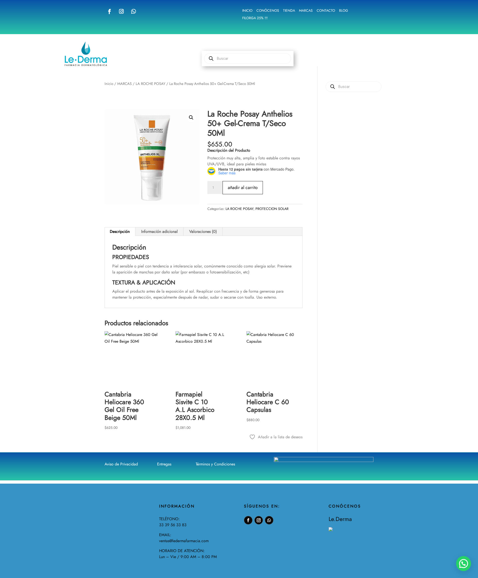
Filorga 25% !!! (255, 18)
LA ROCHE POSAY (150, 83)
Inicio (247, 11)
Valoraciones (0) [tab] (203, 231)
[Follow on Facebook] (110, 11)
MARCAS (124, 83)
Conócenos (267, 11)
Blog (343, 11)
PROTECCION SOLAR (272, 208)
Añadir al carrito (243, 187)
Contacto (326, 11)
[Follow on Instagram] (121, 11)
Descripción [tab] (120, 231)
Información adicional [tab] (159, 231)
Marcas (306, 11)
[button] (191, 117)
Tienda (289, 11)
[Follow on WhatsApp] (133, 11)
